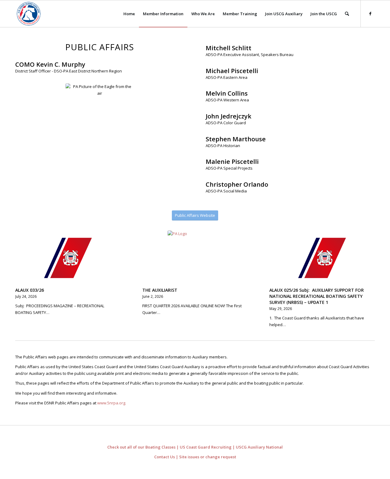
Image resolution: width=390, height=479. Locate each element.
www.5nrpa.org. (111, 403)
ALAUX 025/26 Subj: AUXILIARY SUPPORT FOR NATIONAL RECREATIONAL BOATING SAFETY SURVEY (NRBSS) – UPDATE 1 (316, 296)
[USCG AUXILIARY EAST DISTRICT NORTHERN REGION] (28, 13)
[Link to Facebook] (370, 13)
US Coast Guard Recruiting (206, 447)
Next (365, 268)
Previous (24, 268)
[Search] (347, 13)
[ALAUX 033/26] (68, 258)
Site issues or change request (207, 457)
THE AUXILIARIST (159, 290)
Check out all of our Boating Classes (141, 447)
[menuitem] (129, 13)
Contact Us (164, 457)
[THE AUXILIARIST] (195, 258)
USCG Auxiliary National (259, 447)
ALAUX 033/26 (29, 290)
